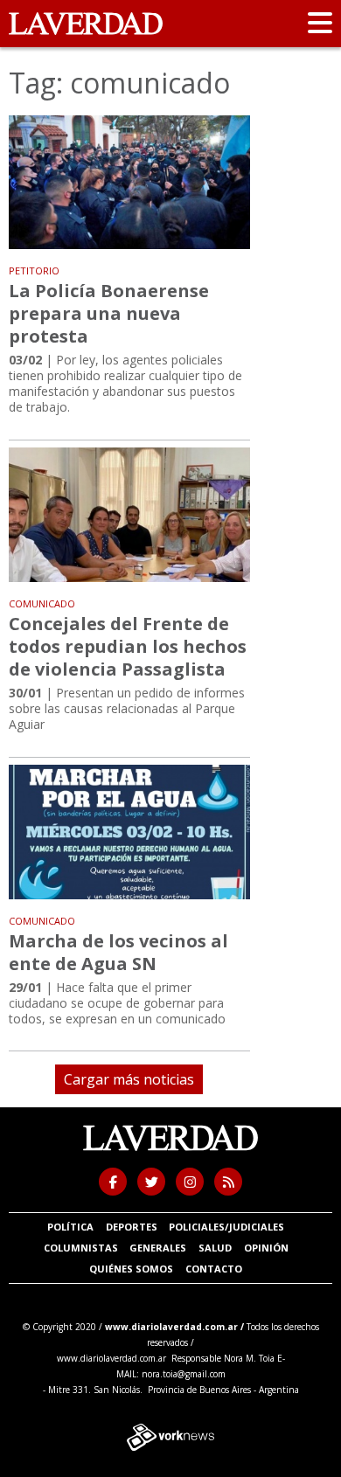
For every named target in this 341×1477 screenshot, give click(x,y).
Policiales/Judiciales (226, 1226)
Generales (157, 1247)
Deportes (131, 1226)
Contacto (213, 1268)
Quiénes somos (131, 1268)
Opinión (266, 1247)
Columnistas (81, 1247)
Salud (215, 1247)
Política (70, 1226)
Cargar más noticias (129, 1079)
